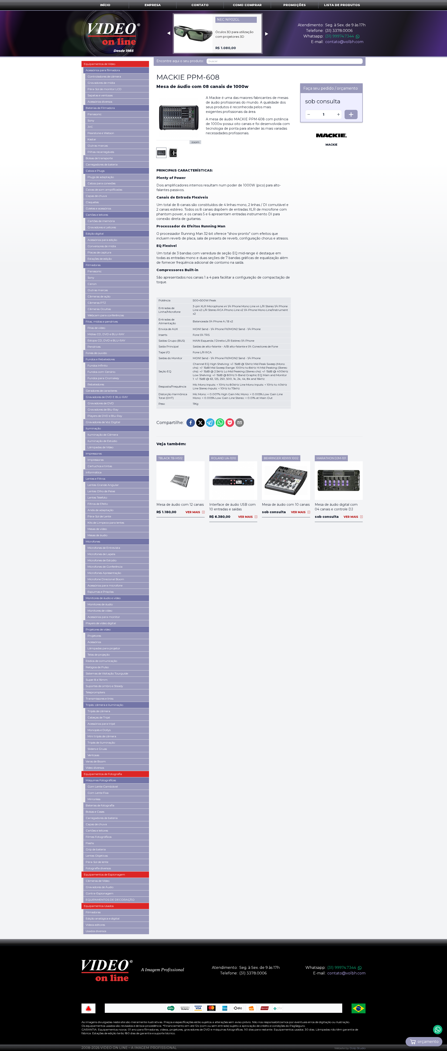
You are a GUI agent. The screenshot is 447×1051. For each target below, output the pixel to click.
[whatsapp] (220, 422)
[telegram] (210, 422)
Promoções (294, 5)
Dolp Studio (358, 1048)
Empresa (153, 5)
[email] (239, 422)
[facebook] (190, 422)
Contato (200, 5)
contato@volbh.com (344, 42)
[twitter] (200, 422)
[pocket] (229, 422)
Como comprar (247, 5)
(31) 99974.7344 (339, 36)
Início (105, 5)
